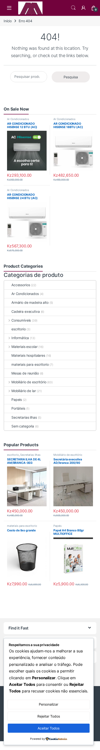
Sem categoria (22, 426)
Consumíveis (21, 320)
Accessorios (20, 285)
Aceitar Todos (48, 728)
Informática (20, 338)
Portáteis (18, 408)
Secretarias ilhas (24, 417)
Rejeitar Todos (48, 716)
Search (73, 7)
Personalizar (48, 704)
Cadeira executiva (25, 311)
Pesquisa (71, 77)
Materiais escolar (24, 347)
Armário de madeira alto (30, 302)
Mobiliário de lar (23, 391)
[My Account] (83, 8)
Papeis (16, 399)
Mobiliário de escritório (28, 382)
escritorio (18, 329)
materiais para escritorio (30, 364)
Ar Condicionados (18, 119)
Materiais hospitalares (28, 355)
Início (8, 21)
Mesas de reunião (25, 373)
